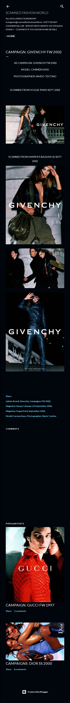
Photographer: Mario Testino (41, 416)
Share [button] (8, 396)
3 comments (20, 611)
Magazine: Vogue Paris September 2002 (25, 411)
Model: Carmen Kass (16, 416)
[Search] (62, 5)
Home (11, 36)
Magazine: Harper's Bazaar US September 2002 (29, 406)
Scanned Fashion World (27, 13)
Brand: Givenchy (21, 401)
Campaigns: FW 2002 (40, 401)
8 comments (20, 669)
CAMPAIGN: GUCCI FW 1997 (30, 605)
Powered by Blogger (38, 691)
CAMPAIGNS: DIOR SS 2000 (29, 663)
